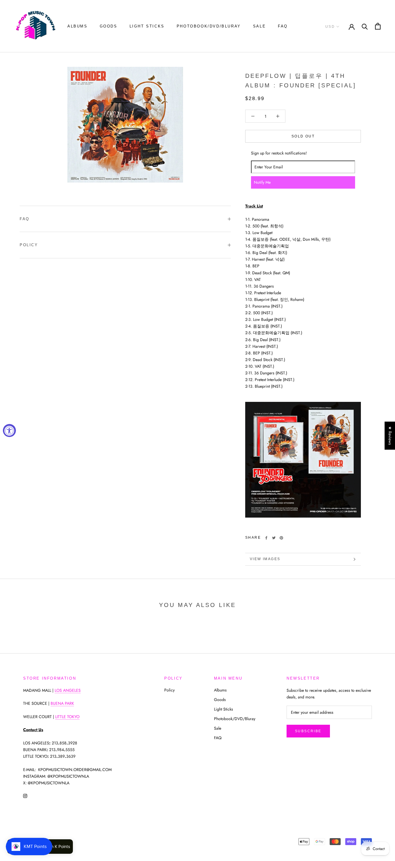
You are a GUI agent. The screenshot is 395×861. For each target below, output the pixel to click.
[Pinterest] (281, 538)
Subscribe (308, 731)
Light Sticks (147, 26)
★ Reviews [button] (390, 435)
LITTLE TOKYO (67, 717)
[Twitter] (274, 538)
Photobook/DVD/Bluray (209, 26)
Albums (77, 26)
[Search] (365, 26)
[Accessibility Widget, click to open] (9, 430)
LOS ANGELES (68, 690)
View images (265, 559)
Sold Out (303, 136)
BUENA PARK (62, 703)
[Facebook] (266, 538)
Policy (29, 245)
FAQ (283, 26)
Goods (108, 26)
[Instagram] (25, 795)
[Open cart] (378, 26)
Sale (259, 26)
